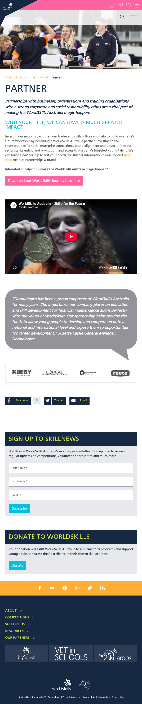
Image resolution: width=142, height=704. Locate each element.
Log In (137, 5)
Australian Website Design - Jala (108, 697)
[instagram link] (77, 588)
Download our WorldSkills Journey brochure (44, 181)
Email (83, 400)
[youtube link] (65, 588)
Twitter (58, 400)
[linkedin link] (102, 588)
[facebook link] (39, 588)
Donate (128, 5)
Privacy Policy (54, 697)
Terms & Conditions (72, 697)
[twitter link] (90, 588)
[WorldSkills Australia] (8, 6)
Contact (112, 5)
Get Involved (40, 78)
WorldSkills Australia (17, 78)
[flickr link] (52, 588)
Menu (133, 17)
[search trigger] (122, 17)
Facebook (22, 400)
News (120, 5)
